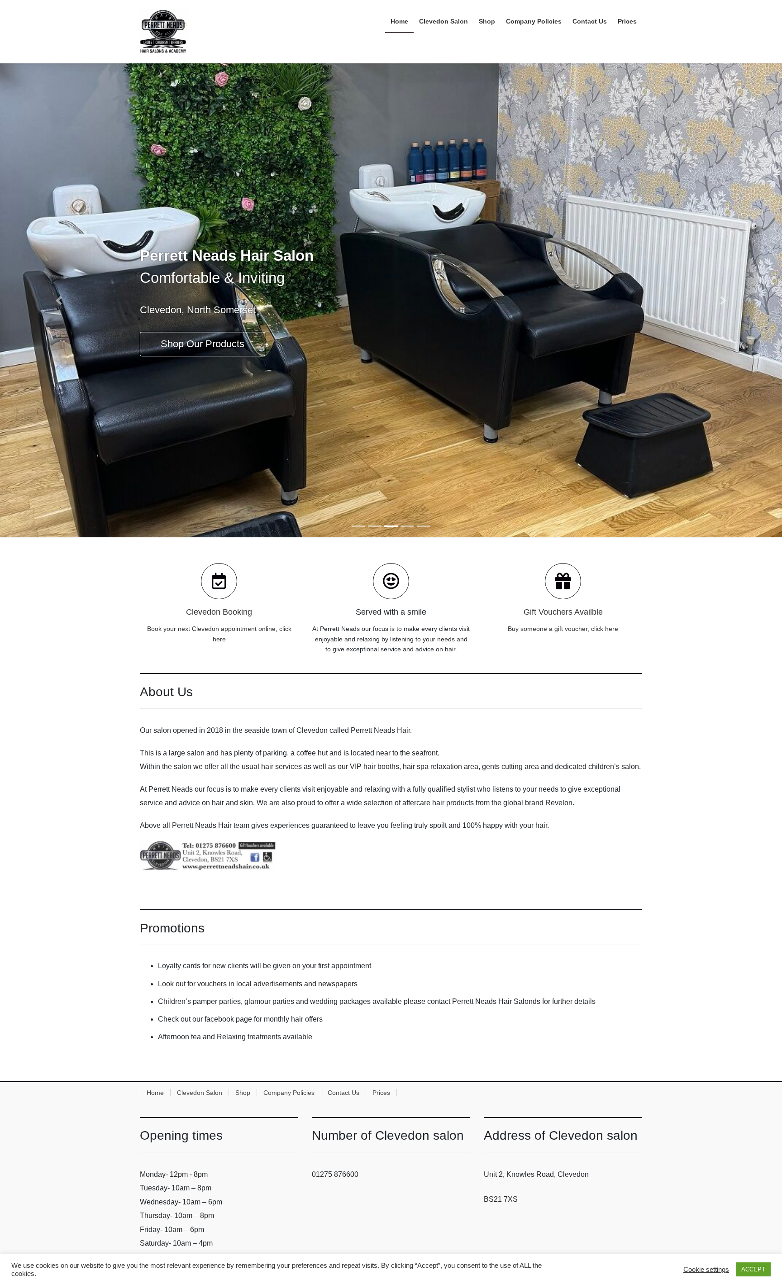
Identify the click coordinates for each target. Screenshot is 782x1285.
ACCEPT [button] (753, 1269)
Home (155, 1092)
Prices (381, 1092)
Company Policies (289, 1092)
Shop (242, 1092)
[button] (58, 300)
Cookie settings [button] (706, 1269)
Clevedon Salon (199, 1092)
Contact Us (343, 1092)
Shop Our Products (202, 344)
